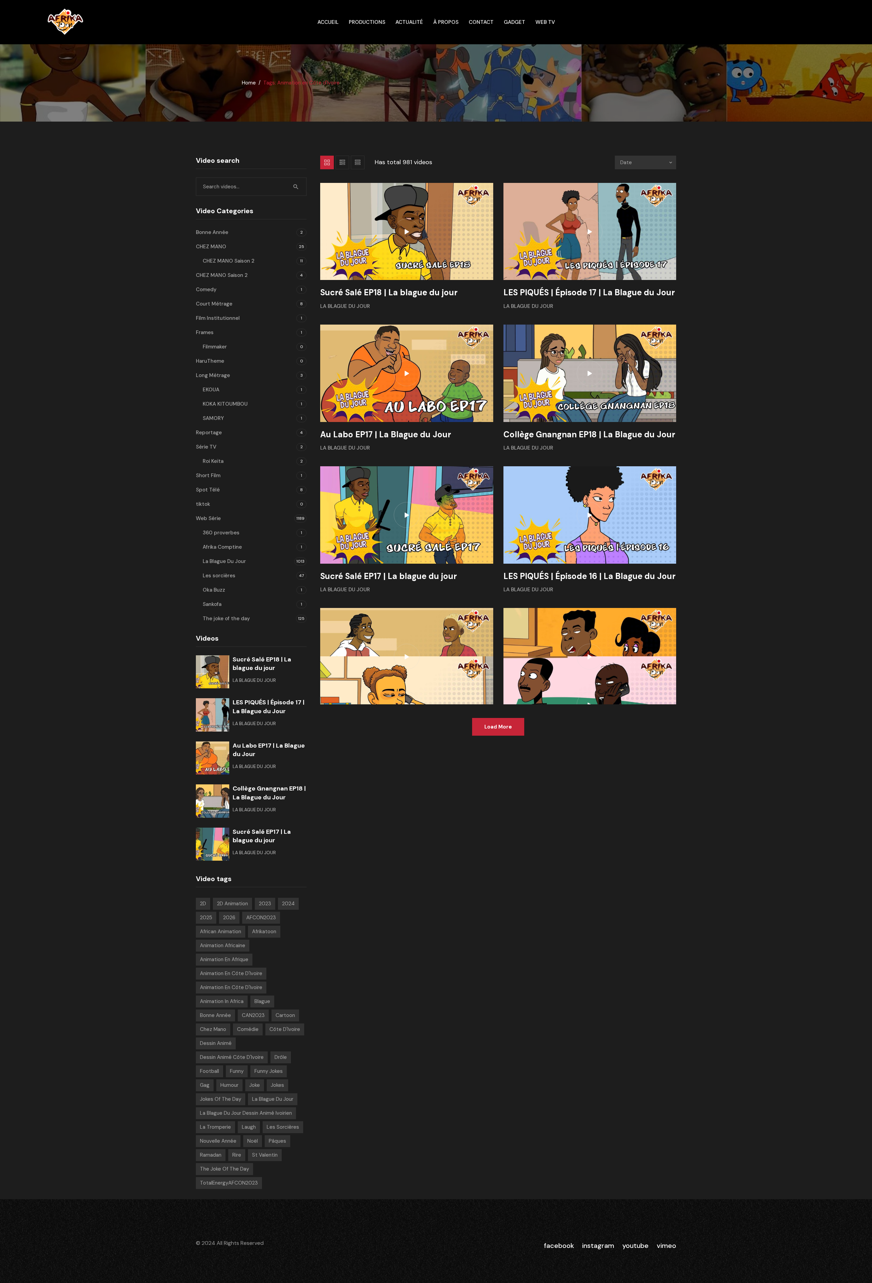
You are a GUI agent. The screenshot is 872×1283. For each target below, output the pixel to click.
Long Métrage (213, 375)
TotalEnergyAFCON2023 (229, 1182)
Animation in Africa (222, 1001)
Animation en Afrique (224, 959)
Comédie (248, 1029)
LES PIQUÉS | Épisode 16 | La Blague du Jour (589, 576)
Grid (327, 162)
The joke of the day (226, 618)
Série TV (206, 446)
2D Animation (232, 903)
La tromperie (215, 1127)
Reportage (209, 432)
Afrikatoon (264, 931)
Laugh (249, 1127)
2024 (288, 903)
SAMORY (213, 418)
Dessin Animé (216, 1043)
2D (203, 903)
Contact (481, 22)
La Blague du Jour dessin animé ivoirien (246, 1113)
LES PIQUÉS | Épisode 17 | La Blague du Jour (589, 292)
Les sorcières (219, 575)
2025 (206, 917)
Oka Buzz (214, 589)
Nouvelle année (218, 1141)
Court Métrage (214, 303)
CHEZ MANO (211, 246)
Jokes (277, 1085)
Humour (229, 1085)
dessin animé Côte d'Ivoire (232, 1057)
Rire (236, 1155)
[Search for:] (251, 186)
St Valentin (265, 1155)
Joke (254, 1085)
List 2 (357, 162)
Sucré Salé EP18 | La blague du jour (388, 292)
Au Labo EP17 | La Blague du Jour (385, 434)
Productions (367, 22)
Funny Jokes (268, 1071)
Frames (205, 332)
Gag (204, 1085)
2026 (229, 917)
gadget (514, 22)
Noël (252, 1141)
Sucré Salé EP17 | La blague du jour (388, 576)
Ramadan (210, 1155)
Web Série (208, 518)
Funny (237, 1071)
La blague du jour (272, 1099)
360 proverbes (221, 532)
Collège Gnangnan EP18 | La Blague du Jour (589, 434)
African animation (220, 931)
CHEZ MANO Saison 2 (228, 260)
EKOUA (211, 389)
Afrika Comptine (222, 547)
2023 (265, 903)
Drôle (281, 1057)
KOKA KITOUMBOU (225, 404)
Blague (262, 1001)
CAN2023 (253, 1015)
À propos (445, 22)
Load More (498, 726)
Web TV (545, 22)
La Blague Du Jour (345, 306)
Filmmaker (215, 346)
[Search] (296, 186)
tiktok (203, 504)
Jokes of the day (220, 1099)
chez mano (213, 1029)
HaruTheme (210, 361)
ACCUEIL (328, 22)
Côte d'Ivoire (284, 1029)
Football (209, 1071)
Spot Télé (208, 489)
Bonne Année (212, 232)
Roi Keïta (213, 461)
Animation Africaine (222, 945)
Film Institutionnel (218, 318)
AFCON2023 (261, 917)
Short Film (208, 475)
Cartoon (285, 1015)
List (342, 162)
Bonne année (215, 1015)
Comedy (206, 289)
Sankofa (212, 604)
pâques (277, 1141)
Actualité (409, 22)
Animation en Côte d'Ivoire (231, 973)
